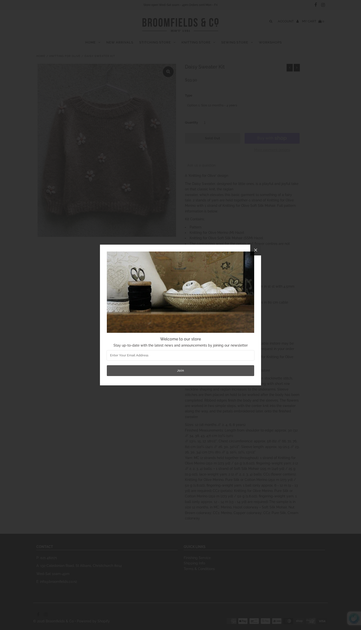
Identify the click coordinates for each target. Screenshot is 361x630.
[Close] (255, 250)
